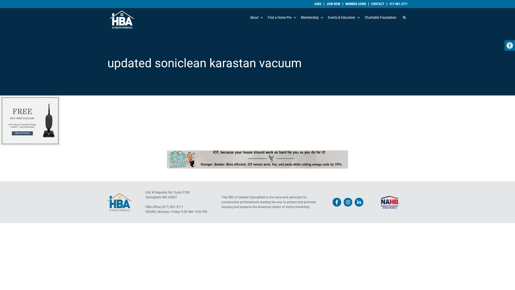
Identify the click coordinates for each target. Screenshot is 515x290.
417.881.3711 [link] (398, 4)
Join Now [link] (333, 4)
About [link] (254, 17)
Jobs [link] (317, 4)
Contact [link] (377, 4)
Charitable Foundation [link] (380, 17)
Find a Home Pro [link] (279, 17)
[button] (404, 17)
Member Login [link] (355, 4)
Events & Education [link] (341, 17)
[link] (510, 45)
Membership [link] (310, 17)
